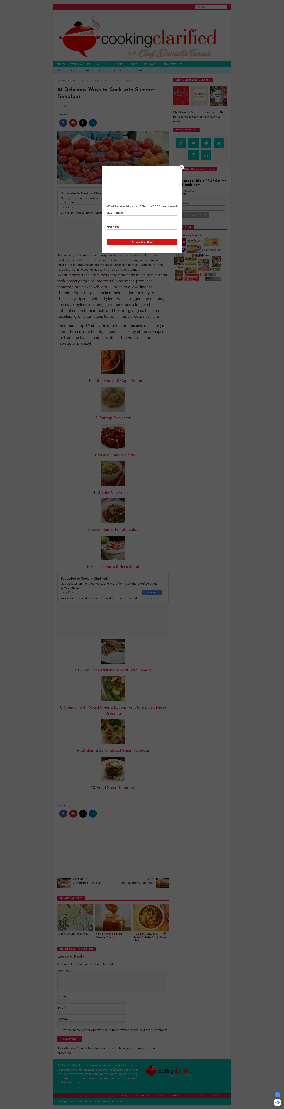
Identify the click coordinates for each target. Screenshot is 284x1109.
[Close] (181, 167)
